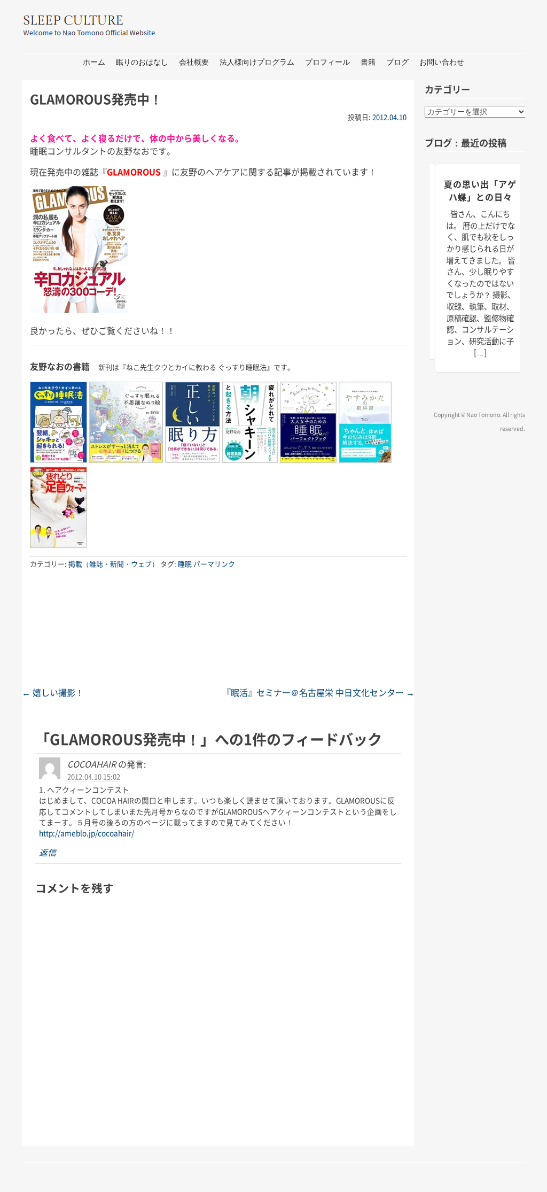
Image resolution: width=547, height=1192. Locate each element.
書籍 (368, 62)
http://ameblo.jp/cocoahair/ (86, 832)
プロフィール (327, 62)
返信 (47, 852)
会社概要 (194, 62)
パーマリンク (214, 564)
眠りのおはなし (142, 62)
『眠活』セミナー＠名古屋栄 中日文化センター (318, 692)
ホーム (94, 62)
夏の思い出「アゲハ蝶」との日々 (480, 190)
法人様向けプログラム (257, 62)
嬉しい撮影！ (53, 692)
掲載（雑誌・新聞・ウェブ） (113, 564)
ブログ (397, 62)
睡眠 (185, 564)
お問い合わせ (441, 62)
